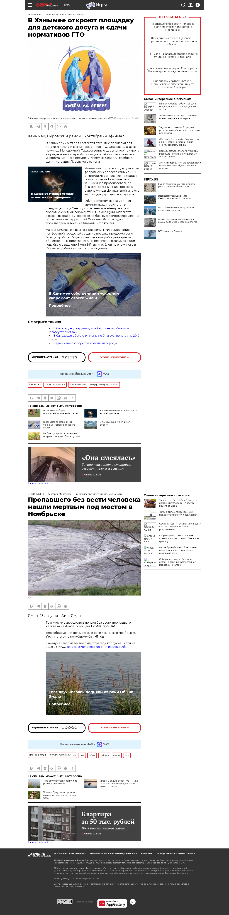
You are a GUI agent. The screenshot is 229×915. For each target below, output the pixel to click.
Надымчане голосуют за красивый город (83, 343)
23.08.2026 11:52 (36, 494)
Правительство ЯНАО (126, 118)
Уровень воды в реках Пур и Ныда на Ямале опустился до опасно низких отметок (119, 783)
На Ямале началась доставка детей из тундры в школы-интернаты (172, 55)
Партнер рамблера (84, 902)
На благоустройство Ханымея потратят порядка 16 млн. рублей (61, 435)
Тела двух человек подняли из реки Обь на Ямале (91, 694)
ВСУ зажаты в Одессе (170, 231)
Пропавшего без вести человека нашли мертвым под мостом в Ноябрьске (172, 26)
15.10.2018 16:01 (35, 14)
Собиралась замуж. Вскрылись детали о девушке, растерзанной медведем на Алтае (177, 562)
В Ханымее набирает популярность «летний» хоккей (60, 412)
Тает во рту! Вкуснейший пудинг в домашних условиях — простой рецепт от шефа (178, 503)
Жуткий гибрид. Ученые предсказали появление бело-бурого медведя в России (180, 165)
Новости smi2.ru (40, 483)
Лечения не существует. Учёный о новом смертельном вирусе (178, 117)
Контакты (146, 853)
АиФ (30, 597)
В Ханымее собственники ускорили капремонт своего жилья (84, 295)
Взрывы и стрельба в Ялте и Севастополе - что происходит (175, 197)
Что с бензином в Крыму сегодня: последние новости (177, 208)
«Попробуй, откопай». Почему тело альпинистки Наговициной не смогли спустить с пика (179, 142)
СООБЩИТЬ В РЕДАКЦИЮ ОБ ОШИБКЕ (175, 853)
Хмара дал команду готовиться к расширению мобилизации (176, 185)
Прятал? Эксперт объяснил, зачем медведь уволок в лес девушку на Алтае (178, 106)
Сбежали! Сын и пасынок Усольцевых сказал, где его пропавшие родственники (180, 526)
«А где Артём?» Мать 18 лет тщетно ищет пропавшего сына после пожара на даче (178, 550)
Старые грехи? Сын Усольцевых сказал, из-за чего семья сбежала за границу (179, 538)
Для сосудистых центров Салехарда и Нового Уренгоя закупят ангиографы (172, 70)
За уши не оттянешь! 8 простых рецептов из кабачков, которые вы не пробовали (180, 130)
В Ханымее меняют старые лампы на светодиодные (118, 412)
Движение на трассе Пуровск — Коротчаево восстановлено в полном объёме (172, 41)
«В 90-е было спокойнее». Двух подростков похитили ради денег (178, 513)
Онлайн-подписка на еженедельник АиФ (113, 853)
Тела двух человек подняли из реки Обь (96, 646)
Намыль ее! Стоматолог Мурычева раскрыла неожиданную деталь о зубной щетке (178, 154)
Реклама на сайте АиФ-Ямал (70, 853)
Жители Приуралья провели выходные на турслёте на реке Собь (60, 795)
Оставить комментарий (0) (114, 357)
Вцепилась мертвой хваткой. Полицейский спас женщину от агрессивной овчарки (172, 84)
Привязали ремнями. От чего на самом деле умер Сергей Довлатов (177, 220)
